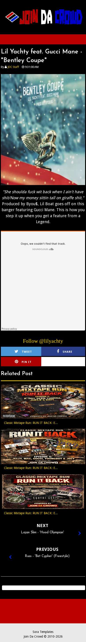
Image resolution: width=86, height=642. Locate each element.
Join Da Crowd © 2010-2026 (43, 636)
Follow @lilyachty (43, 341)
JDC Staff (13, 67)
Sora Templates (43, 632)
